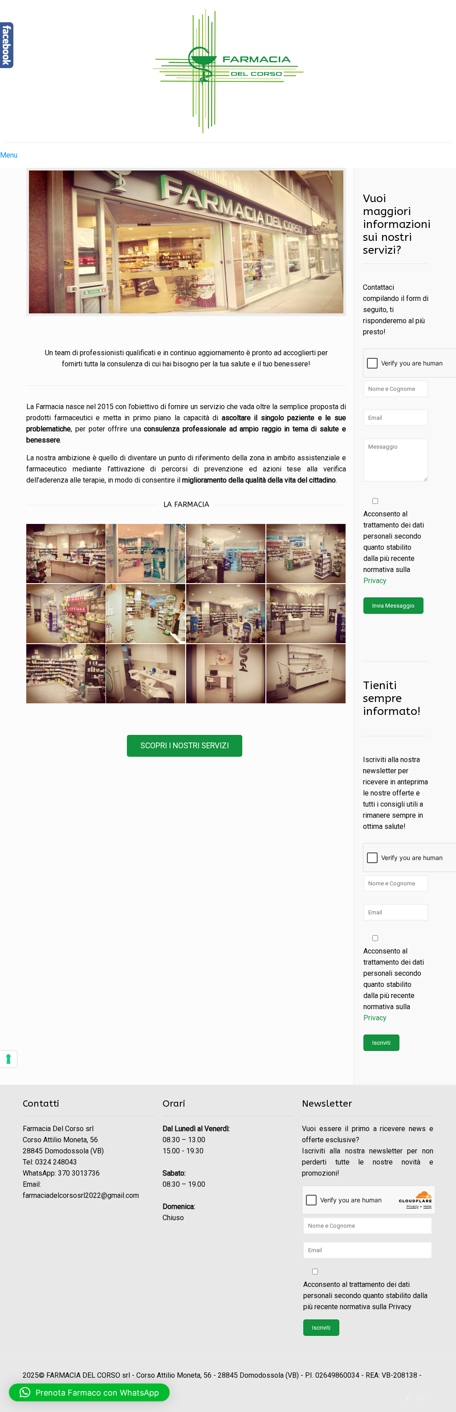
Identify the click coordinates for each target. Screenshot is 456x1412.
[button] (89, 1392)
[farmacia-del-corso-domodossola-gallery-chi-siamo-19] (225, 553)
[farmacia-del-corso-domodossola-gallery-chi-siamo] (306, 553)
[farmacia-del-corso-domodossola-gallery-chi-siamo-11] (225, 673)
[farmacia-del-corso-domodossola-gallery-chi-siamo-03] (225, 613)
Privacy (375, 580)
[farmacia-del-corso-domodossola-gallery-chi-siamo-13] (306, 613)
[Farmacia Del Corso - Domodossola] (228, 71)
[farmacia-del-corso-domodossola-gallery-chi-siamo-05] (66, 673)
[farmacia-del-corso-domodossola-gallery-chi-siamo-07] (145, 613)
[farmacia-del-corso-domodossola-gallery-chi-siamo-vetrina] (145, 553)
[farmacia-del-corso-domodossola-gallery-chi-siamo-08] (306, 673)
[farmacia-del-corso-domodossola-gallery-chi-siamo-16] (145, 673)
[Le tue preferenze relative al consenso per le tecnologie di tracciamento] (8, 1059)
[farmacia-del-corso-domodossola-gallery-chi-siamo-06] (66, 613)
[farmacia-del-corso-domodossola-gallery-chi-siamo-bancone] (66, 553)
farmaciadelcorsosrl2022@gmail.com (81, 1195)
